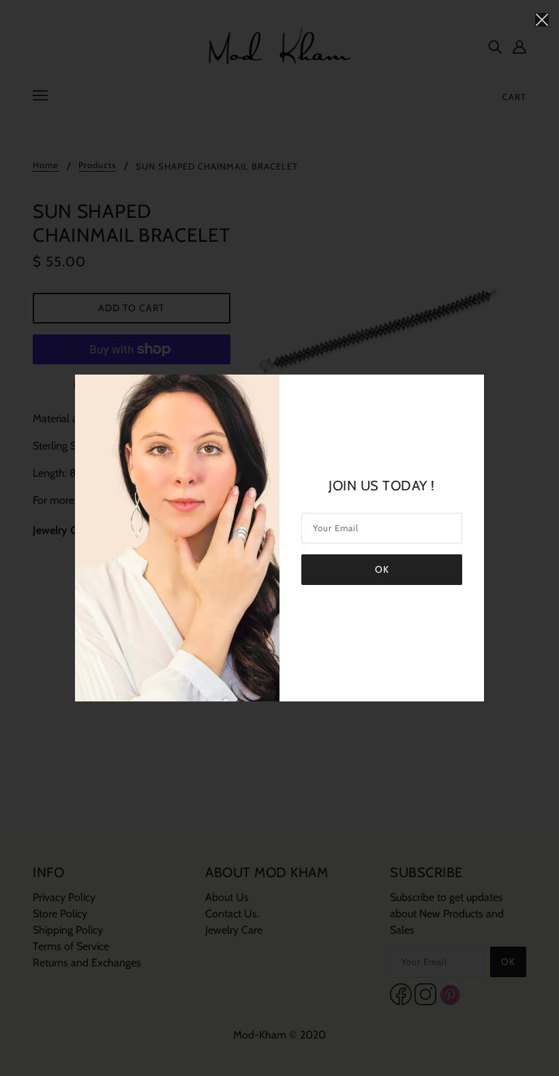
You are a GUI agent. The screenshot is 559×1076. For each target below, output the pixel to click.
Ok (382, 569)
